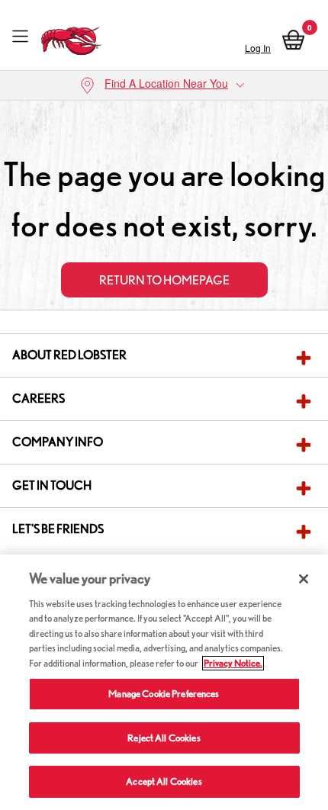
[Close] (303, 579)
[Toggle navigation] (20, 37)
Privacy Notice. (233, 663)
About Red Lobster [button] (69, 355)
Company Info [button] (57, 442)
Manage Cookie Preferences (163, 693)
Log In (258, 47)
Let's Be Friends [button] (58, 529)
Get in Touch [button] (52, 485)
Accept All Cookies (163, 781)
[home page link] (71, 37)
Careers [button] (38, 398)
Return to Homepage (164, 280)
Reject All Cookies (163, 738)
